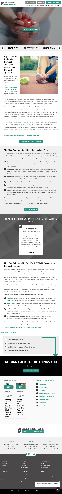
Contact (59, 5)
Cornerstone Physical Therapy (11, 444)
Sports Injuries (42, 402)
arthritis (8, 109)
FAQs (2, 480)
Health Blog (24, 474)
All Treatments (44, 467)
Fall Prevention (45, 461)
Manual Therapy (11, 303)
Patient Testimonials (6, 478)
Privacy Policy (36, 490)
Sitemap (30, 490)
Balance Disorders (43, 387)
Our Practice (4, 461)
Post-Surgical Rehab (44, 399)
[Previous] (2, 48)
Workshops (24, 478)
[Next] (59, 48)
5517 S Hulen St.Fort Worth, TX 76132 (11, 447)
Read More (8, 386)
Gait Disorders (42, 390)
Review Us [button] (41, 2)
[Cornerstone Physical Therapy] (31, 430)
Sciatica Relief (42, 384)
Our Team (3, 465)
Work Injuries (42, 406)
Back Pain (23, 461)
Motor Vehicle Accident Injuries (47, 393)
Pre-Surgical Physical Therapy (46, 396)
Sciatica (23, 463)
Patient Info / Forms (6, 474)
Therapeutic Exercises (12, 298)
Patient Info (47, 5)
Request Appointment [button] (54, 2)
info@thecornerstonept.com (31, 444)
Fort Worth (13, 89)
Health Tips (53, 5)
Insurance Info (4, 476)
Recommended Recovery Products (29, 476)
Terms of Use (42, 490)
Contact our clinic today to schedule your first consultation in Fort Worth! (22, 135)
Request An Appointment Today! (31, 141)
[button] (30, 2)
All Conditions (24, 467)
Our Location (4, 463)
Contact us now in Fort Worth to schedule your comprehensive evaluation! (22, 327)
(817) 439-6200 (26, 203)
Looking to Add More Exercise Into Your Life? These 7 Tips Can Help (8, 408)
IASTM (42, 463)
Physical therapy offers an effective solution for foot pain (18, 122)
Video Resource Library (47, 476)
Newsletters (24, 480)
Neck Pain (23, 465)
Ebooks (23, 482)
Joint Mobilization (45, 465)
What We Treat (32, 5)
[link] (27, 454)
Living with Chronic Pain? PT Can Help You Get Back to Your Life (20, 407)
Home (23, 26)
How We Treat (40, 5)
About (27, 5)
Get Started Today (31, 209)
